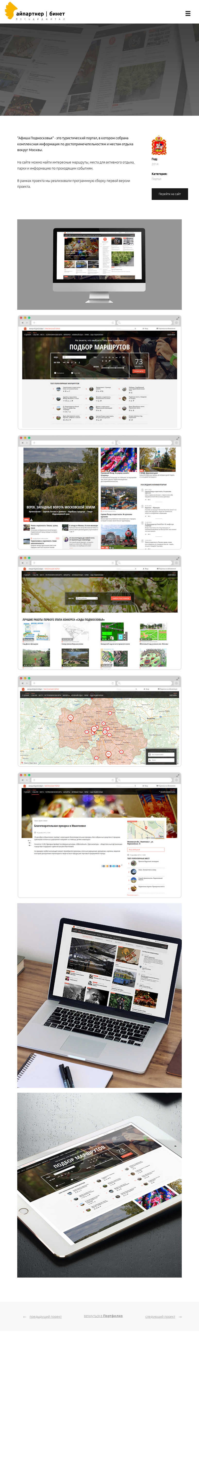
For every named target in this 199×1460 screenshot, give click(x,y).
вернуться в (103, 1316)
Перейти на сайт (170, 194)
